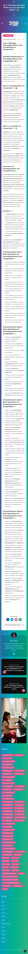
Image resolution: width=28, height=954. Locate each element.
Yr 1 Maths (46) (20, 851)
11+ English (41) (18, 886)
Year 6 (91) (6, 861)
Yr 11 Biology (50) (7, 833)
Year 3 (3, 909)
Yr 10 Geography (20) (9, 842)
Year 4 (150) (6, 864)
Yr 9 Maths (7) (19, 755)
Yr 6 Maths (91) (19, 802)
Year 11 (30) (14, 867)
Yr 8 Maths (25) (7, 774)
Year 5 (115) (15, 861)
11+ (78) (5, 889)
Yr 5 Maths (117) (19, 805)
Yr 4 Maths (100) (19, 808)
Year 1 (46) (15, 870)
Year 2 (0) (5, 867)
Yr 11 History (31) (19, 820)
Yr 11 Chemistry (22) (8, 830)
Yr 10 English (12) (7, 845)
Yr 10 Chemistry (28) (8, 848)
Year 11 (3, 942)
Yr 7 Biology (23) (7, 802)
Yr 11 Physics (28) (20, 817)
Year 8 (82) (6, 858)
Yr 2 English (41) (7, 817)
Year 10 (3, 938)
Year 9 (3, 934)
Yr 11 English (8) (7, 826)
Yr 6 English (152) (7, 805)
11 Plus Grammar (6, 924)
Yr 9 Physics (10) (7, 755)
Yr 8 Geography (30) (8, 777)
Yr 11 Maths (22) (7, 820)
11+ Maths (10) (7, 886)
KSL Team (14, 640)
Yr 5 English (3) (7, 808)
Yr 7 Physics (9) (19, 786)
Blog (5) (21, 873)
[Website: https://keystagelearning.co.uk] (14, 653)
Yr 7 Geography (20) (8, 792)
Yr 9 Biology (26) (7, 770)
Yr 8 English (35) (7, 780)
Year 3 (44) (15, 864)
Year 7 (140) (15, 858)
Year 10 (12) (6, 870)
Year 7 (3, 927)
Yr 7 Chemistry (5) (8, 798)
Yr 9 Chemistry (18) (8, 767)
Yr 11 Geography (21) (8, 823)
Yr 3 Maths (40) (19, 811)
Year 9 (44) (18, 854)
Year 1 (3, 902)
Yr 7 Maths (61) (7, 789)
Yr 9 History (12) (7, 758)
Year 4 (3, 913)
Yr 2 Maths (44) (19, 814)
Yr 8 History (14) (18, 774)
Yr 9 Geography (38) (8, 761)
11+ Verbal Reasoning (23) (10, 879)
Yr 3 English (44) (7, 814)
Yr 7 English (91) (7, 795)
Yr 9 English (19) (7, 764)
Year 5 (3, 916)
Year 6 (3, 920)
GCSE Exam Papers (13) (9, 873)
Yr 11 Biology (8, 35)
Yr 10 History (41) (7, 839)
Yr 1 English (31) (7, 854)
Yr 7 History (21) (18, 789)
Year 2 (3, 906)
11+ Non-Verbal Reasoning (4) (11, 882)
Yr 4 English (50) (7, 811)
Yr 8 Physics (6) (19, 770)
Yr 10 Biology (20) (8, 851)
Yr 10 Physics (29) (8, 836)
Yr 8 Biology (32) (7, 786)
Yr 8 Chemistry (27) (8, 783)
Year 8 (3, 931)
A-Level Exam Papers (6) (10, 876)
